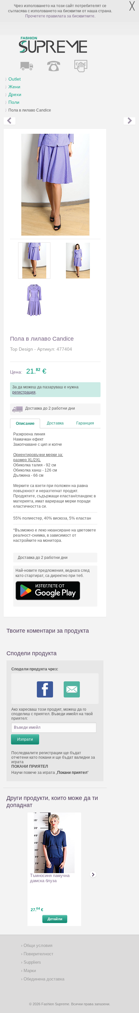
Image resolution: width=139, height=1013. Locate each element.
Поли (13, 102)
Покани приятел (72, 772)
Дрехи (14, 94)
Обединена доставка (43, 979)
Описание (25, 423)
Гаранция (85, 423)
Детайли (55, 919)
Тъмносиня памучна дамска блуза (50, 878)
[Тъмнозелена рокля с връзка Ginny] (129, 121)
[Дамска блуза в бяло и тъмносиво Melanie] (9, 121)
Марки (29, 970)
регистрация (24, 392)
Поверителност (37, 953)
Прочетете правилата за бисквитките (59, 16)
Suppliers (31, 962)
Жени (14, 86)
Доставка (55, 423)
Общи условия (37, 945)
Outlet (14, 79)
